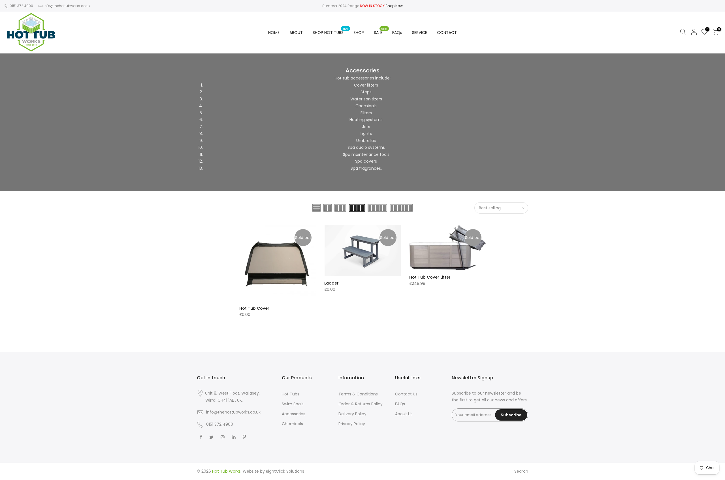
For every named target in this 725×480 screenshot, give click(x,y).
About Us (404, 414)
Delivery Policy (352, 414)
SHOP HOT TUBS (330, 31)
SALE (380, 31)
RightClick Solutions (285, 471)
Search (521, 471)
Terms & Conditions (358, 394)
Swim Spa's (293, 404)
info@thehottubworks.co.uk (67, 5)
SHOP (358, 32)
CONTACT (447, 32)
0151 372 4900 (21, 5)
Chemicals (292, 424)
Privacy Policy (351, 424)
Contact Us (406, 394)
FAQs (397, 32)
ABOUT (296, 32)
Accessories (293, 414)
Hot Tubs (290, 394)
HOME (274, 32)
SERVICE (419, 32)
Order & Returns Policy (360, 404)
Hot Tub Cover (254, 308)
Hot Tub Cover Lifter (430, 277)
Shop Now (394, 5)
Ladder (331, 283)
